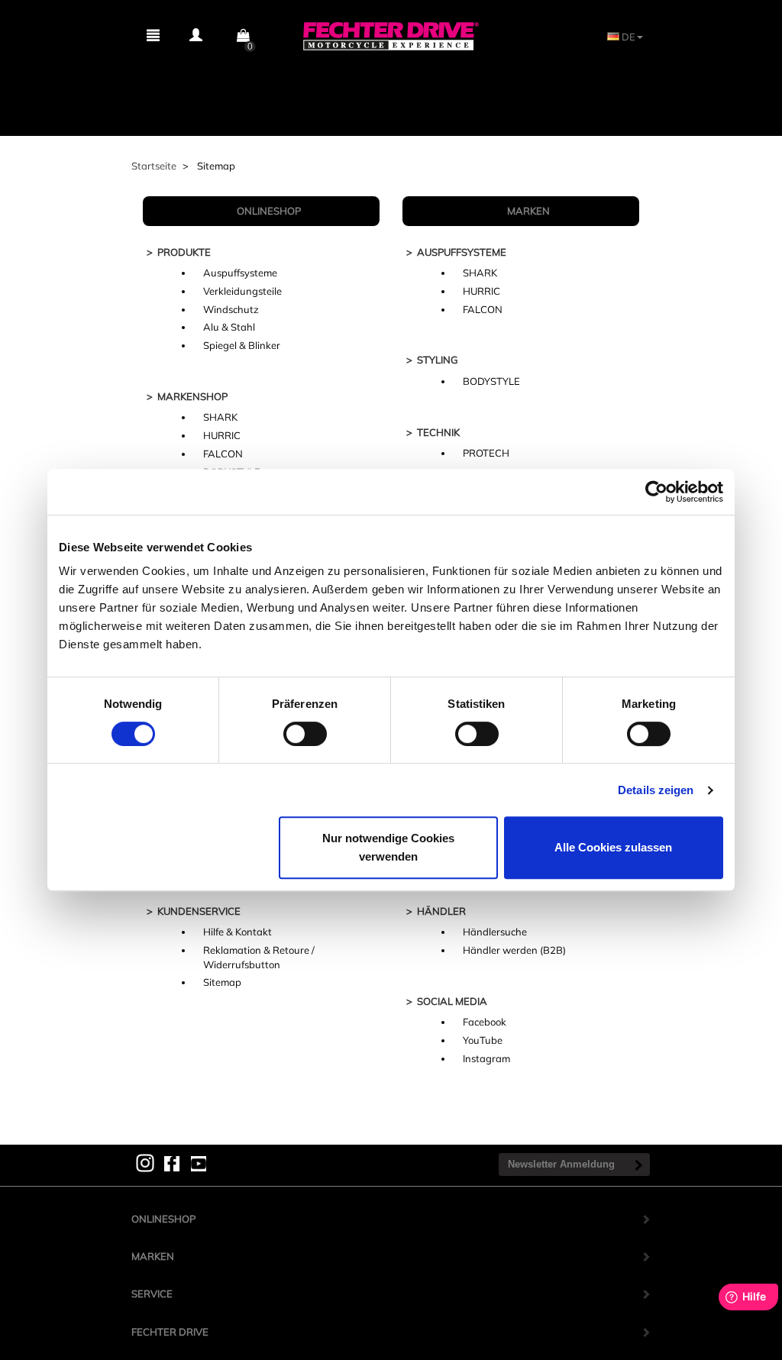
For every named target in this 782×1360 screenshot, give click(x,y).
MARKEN (152, 1256)
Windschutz (231, 309)
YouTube (482, 1040)
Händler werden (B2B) (514, 950)
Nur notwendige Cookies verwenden (388, 847)
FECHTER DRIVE (169, 1332)
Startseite (153, 166)
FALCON (223, 453)
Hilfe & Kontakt (237, 932)
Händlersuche (495, 932)
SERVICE (152, 1293)
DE (627, 37)
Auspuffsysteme (240, 273)
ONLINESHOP (163, 1219)
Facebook (484, 1022)
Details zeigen (655, 789)
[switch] (305, 734)
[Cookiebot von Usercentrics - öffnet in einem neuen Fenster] (656, 491)
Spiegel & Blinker (241, 345)
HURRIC (222, 435)
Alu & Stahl (229, 327)
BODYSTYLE (491, 381)
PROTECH (486, 453)
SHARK (220, 417)
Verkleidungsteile (242, 291)
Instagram (486, 1058)
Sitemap (222, 982)
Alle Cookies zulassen (613, 847)
